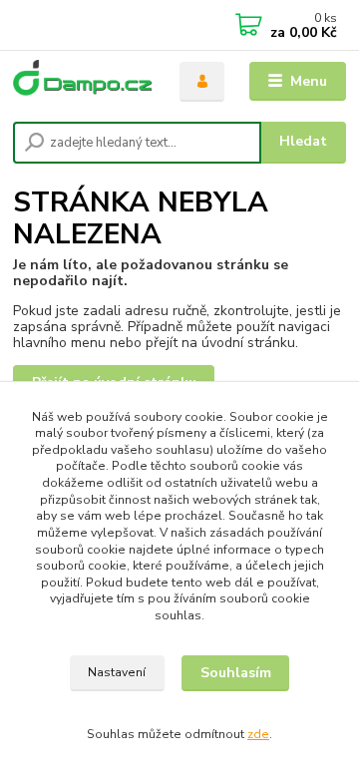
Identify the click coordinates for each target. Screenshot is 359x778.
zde (258, 734)
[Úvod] (82, 82)
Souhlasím (235, 672)
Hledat (303, 141)
